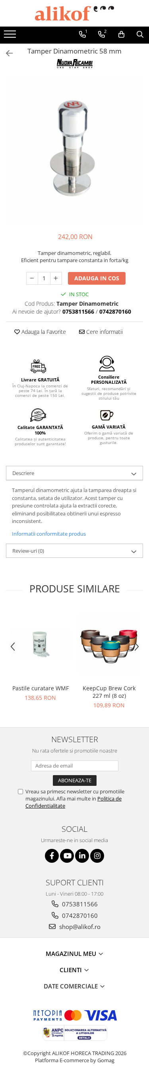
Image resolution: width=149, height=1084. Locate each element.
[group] (74, 151)
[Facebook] (52, 856)
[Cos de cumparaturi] (121, 34)
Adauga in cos (96, 278)
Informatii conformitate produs (49, 533)
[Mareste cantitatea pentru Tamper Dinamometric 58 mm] (56, 278)
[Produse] (11, 36)
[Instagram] (97, 856)
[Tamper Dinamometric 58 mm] (74, 151)
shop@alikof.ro (79, 927)
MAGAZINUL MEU (72, 954)
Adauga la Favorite (43, 331)
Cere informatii (104, 331)
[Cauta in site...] (140, 34)
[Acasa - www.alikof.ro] (74, 13)
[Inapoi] (6, 53)
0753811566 (79, 904)
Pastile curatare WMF (40, 688)
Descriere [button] (23, 473)
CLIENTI (71, 970)
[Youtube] (67, 856)
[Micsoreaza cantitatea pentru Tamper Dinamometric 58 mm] (32, 278)
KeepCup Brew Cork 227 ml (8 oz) (109, 691)
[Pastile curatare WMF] (40, 644)
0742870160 (79, 915)
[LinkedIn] (82, 856)
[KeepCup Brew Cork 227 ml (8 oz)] (109, 644)
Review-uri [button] (28, 550)
